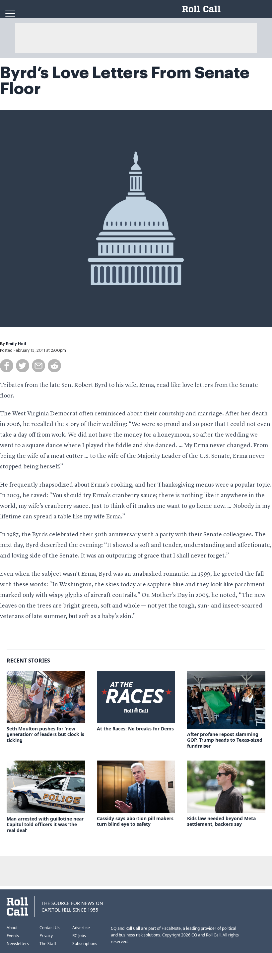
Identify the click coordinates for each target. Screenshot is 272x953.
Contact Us (49, 927)
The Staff (47, 943)
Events (13, 935)
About (12, 927)
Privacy (46, 935)
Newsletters (18, 943)
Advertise (81, 927)
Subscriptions (84, 943)
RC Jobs (79, 935)
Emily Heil (16, 344)
